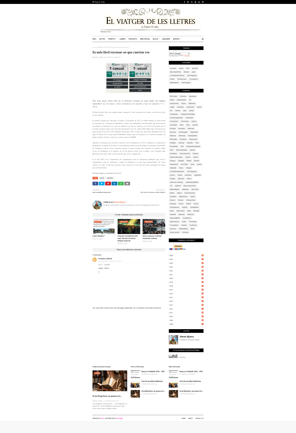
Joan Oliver (184, 164)
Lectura (172, 175)
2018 (186, 286)
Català (172, 107)
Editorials (191, 128)
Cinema (177, 111)
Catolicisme (190, 107)
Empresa (173, 136)
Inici (93, 47)
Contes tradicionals (176, 118)
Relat (189, 211)
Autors (183, 103)
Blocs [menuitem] (155, 39)
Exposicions (193, 139)
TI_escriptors (193, 79)
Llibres (189, 179)
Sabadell (99, 47)
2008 (186, 324)
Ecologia (173, 128)
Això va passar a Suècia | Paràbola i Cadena (152, 237)
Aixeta (181, 68)
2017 (186, 290)
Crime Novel (174, 121)
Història (195, 154)
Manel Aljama (98, 57)
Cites (187, 68)
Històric (188, 157)
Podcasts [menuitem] (133, 39)
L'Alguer (188, 168)
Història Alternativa (176, 157)
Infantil (189, 161)
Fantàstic (173, 143)
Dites (181, 125)
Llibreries (181, 179)
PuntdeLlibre (194, 207)
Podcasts (173, 204)
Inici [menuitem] (94, 39)
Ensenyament (192, 136)
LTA (171, 186)
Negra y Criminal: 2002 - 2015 (153, 371)
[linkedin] (199, 2)
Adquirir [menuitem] (166, 39)
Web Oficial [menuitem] (145, 39)
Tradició (184, 225)
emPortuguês (186, 83)
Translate (186, 56)
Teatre (184, 222)
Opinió (102, 178)
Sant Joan (182, 214)
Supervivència (174, 222)
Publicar (184, 207)
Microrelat (195, 189)
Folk (182, 146)
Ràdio (172, 211)
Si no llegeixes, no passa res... (107, 396)
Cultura (193, 121)
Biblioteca (192, 103)
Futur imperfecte (175, 72)
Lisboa (180, 175)
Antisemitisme (181, 100)
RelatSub (196, 211)
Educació (173, 132)
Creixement (189, 118)
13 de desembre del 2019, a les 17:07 (109, 261)
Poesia (181, 204)
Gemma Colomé (105, 259)
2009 (186, 320)
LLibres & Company (176, 182)
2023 (186, 267)
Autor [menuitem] (102, 39)
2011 (186, 313)
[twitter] (188, 2)
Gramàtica (173, 154)
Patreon (172, 200)
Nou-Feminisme (190, 193)
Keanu (181, 168)
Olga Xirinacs (183, 197)
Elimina (107, 268)
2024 (186, 263)
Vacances (173, 229)
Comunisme (174, 114)
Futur (171, 150)
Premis (196, 204)
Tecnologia (192, 222)
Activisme (173, 68)
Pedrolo (180, 200)
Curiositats (173, 125)
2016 (186, 294)
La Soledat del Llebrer (177, 75)
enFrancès (182, 136)
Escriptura (183, 139)
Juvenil (199, 164)
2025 (186, 259)
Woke (192, 229)
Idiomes (186, 72)
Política (188, 204)
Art (190, 100)
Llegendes (197, 175)
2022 (186, 271)
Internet (196, 161)
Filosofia (195, 68)
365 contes (173, 96)
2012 (186, 309)
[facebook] (184, 2)
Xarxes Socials (174, 232)
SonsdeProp (187, 218)
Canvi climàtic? (98, 236)
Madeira (178, 186)
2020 (186, 278)
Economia (181, 128)
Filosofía (190, 143)
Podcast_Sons (181, 79)
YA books (185, 232)
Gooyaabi (119, 418)
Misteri (172, 193)
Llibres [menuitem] (123, 39)
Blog (102, 418)
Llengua (172, 179)
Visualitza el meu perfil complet (189, 340)
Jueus (193, 72)
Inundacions (174, 164)
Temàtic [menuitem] (111, 39)
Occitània (173, 197)
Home (183, 418)
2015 (186, 297)
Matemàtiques (174, 189)
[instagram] (191, 2)
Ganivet (192, 150)
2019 (186, 282)
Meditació (185, 189)
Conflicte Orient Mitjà (187, 114)
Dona (188, 125)
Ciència (199, 107)
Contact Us (199, 418)
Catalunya (180, 107)
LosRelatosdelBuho (192, 182)
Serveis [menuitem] (176, 39)
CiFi (171, 111)
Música (179, 193)
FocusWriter (174, 146)
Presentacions (174, 207)
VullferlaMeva (174, 83)
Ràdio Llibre (181, 211)
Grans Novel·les (185, 154)
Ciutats (191, 111)
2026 (186, 255)
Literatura (188, 175)
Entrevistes (173, 139)
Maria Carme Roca (190, 186)
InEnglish (181, 161)
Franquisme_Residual (193, 146)
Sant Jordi (190, 214)
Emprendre (194, 132)
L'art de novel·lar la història (152, 381)
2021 (186, 274)
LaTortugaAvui (192, 75)
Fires (197, 143)
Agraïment (192, 96)
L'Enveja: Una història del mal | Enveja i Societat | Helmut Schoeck (127, 238)
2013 (186, 305)
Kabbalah (173, 168)
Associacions (174, 103)
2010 (186, 316)
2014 (186, 301)
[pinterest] (203, 2)
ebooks (195, 125)
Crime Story (185, 121)
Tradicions (193, 225)
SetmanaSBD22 (175, 218)
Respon (101, 268)
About (190, 418)
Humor (195, 157)
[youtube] (195, 2)
